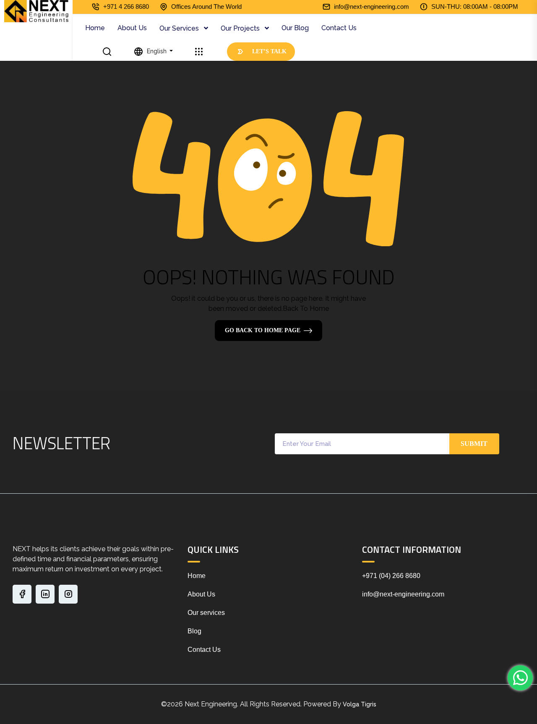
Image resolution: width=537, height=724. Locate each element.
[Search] (107, 51)
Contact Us (339, 28)
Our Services (180, 28)
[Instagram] (68, 594)
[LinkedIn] (45, 594)
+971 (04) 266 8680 (391, 575)
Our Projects (241, 28)
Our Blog (295, 28)
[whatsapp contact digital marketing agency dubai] (520, 677)
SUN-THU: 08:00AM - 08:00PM (474, 6)
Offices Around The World (206, 6)
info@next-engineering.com (371, 6)
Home (95, 28)
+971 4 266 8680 (126, 6)
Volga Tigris (359, 704)
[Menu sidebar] (198, 51)
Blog (194, 631)
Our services (206, 612)
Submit (474, 443)
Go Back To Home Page (262, 330)
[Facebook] (22, 594)
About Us (132, 28)
